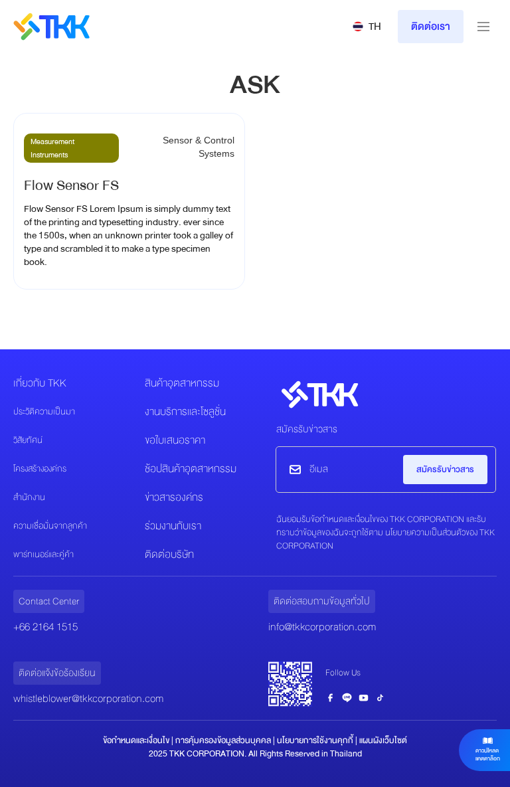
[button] (367, 26)
